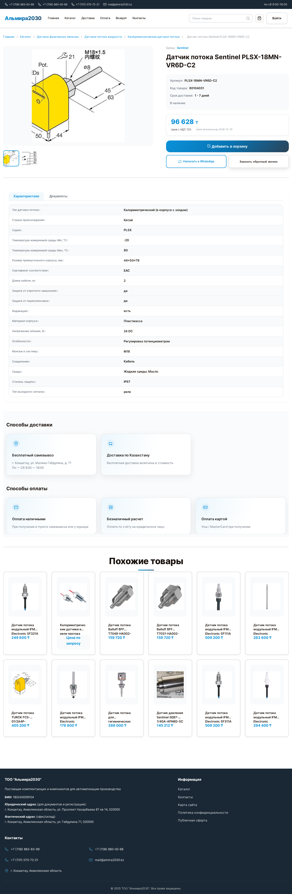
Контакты (139, 18)
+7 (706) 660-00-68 (109, 849)
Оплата (105, 18)
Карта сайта (187, 805)
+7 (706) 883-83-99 (25, 849)
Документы (58, 196)
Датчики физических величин (58, 36)
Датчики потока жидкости (103, 36)
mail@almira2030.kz (109, 860)
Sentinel (183, 47)
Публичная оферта (192, 820)
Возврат (121, 18)
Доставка (88, 18)
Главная (53, 18)
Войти (276, 18)
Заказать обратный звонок (258, 161)
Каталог (70, 18)
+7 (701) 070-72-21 (24, 860)
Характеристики (26, 196)
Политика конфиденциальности (203, 813)
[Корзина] (259, 18)
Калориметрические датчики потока (154, 36)
